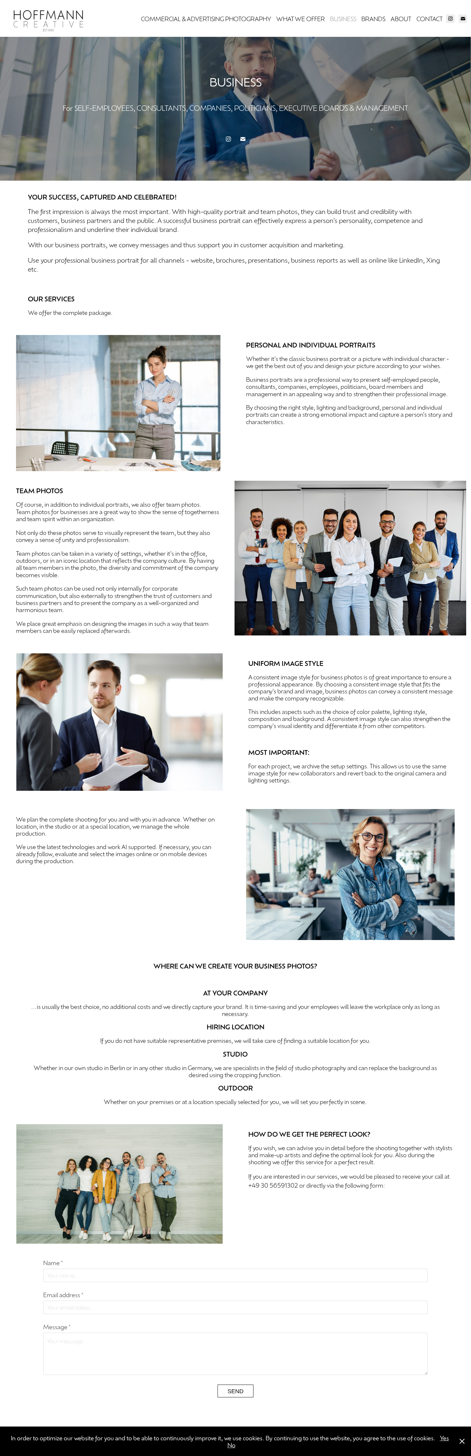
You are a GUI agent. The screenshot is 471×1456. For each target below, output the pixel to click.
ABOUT (401, 18)
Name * (53, 1262)
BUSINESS (343, 18)
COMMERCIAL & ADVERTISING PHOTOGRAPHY (206, 18)
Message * (56, 1326)
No (231, 1445)
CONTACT (430, 18)
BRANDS (373, 18)
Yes (444, 1438)
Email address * (63, 1294)
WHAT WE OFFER (300, 18)
